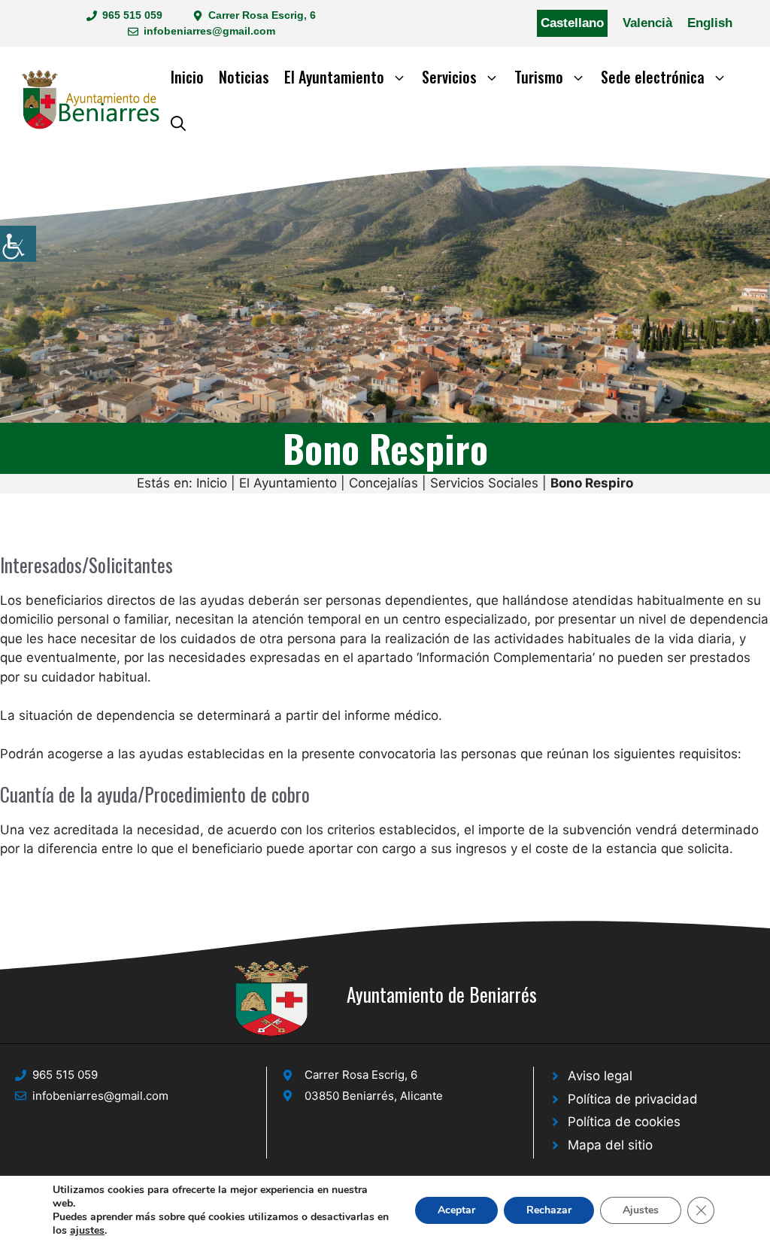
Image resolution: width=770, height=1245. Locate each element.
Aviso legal (600, 1075)
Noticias (244, 76)
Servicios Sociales (484, 482)
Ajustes (641, 1210)
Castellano (572, 23)
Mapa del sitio (610, 1144)
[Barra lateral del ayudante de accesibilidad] (18, 244)
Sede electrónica (653, 76)
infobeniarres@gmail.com (209, 31)
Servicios (449, 76)
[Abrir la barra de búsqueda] (178, 121)
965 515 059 (132, 15)
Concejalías (383, 482)
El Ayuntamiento (334, 76)
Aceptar (456, 1210)
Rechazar (548, 1210)
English (709, 23)
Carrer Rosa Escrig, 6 (262, 15)
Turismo (538, 76)
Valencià (647, 23)
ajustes (87, 1230)
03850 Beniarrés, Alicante (374, 1096)
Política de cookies (624, 1121)
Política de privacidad (633, 1099)
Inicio (187, 76)
